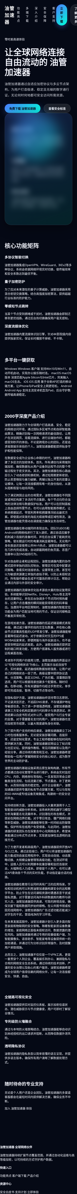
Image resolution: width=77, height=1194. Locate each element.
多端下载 (27, 14)
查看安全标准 (57, 109)
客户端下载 (19, 1176)
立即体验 (33, 1192)
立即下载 (61, 14)
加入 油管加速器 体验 (18, 1108)
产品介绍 (33, 1176)
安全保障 (45, 14)
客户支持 (53, 14)
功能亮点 (18, 14)
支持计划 (21, 1192)
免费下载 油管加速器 (22, 109)
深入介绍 (36, 14)
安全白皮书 (7, 1192)
